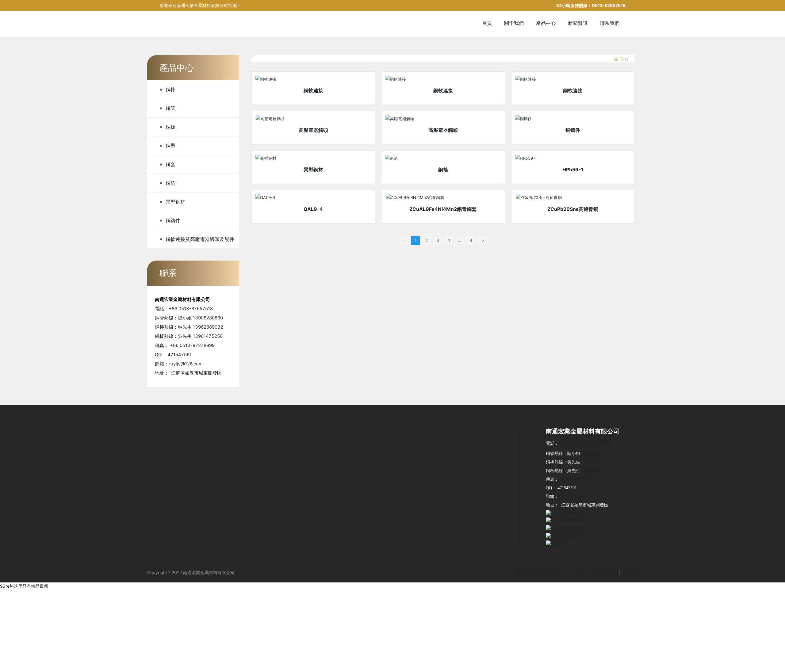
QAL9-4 (313, 209)
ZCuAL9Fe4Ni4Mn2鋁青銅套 (443, 209)
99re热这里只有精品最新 (24, 586)
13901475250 (208, 336)
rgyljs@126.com (186, 364)
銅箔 (443, 169)
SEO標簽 (630, 572)
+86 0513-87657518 (191, 308)
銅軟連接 (313, 90)
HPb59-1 (573, 169)
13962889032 (208, 327)
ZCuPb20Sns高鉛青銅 (572, 209)
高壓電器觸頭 (313, 130)
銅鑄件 (572, 130)
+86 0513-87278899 (192, 345)
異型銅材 (313, 169)
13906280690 (208, 318)
